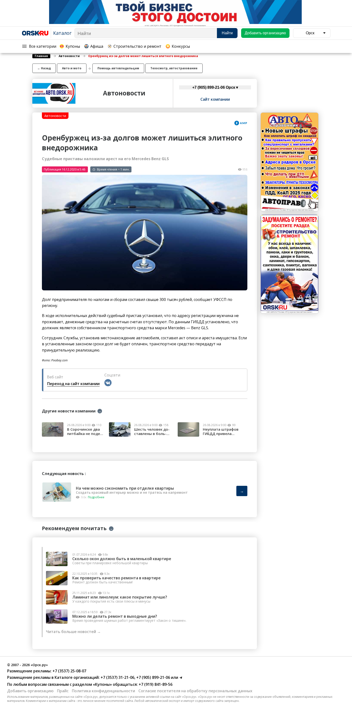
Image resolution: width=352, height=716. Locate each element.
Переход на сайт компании (73, 383)
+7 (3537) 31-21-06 (117, 677)
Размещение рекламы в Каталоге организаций (53, 677)
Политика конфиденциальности (103, 690)
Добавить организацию (30, 690)
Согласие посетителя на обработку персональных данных (195, 690)
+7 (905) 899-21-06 (152, 677)
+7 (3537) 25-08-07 (68, 671)
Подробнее (96, 497)
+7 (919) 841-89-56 (155, 684)
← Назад (44, 68)
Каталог (62, 33)
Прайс (62, 690)
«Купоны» (102, 684)
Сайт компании (215, 99)
